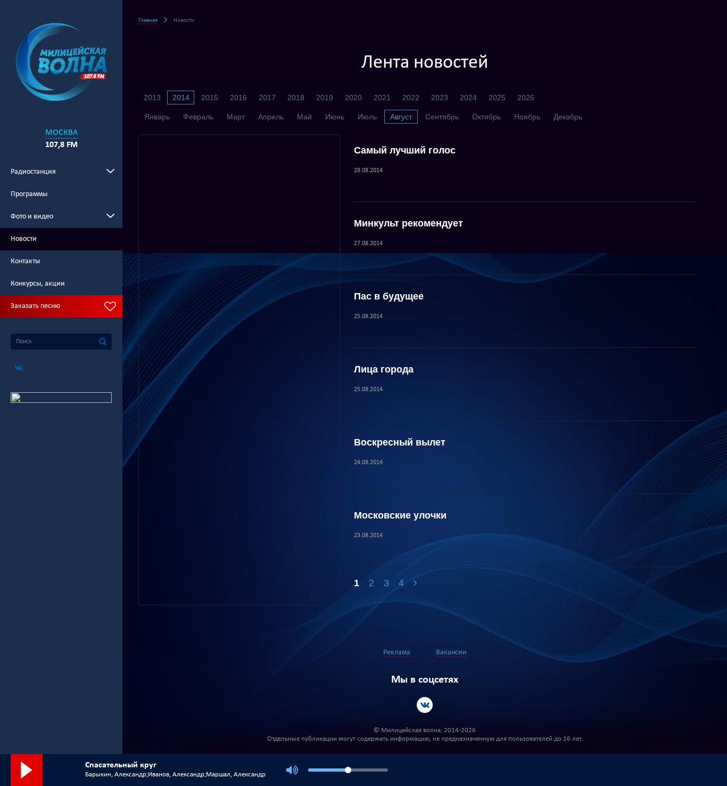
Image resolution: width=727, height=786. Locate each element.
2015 (209, 97)
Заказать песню (35, 306)
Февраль (198, 116)
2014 (180, 97)
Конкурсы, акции (38, 284)
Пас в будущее (389, 296)
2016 (238, 97)
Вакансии (451, 653)
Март (236, 116)
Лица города (384, 369)
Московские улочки (400, 515)
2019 (324, 97)
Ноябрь (527, 116)
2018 (295, 97)
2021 (382, 97)
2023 (439, 97)
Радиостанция (33, 172)
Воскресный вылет (399, 442)
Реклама (396, 653)
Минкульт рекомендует (408, 223)
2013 (152, 97)
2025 (497, 97)
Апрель (271, 116)
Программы (29, 194)
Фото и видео (32, 217)
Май (304, 116)
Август (401, 116)
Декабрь (567, 116)
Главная (148, 20)
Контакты (25, 261)
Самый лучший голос (405, 150)
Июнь (334, 116)
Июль (367, 116)
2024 (468, 97)
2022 (410, 97)
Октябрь (486, 116)
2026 (525, 97)
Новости (24, 239)
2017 (267, 97)
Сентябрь (442, 116)
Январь (157, 116)
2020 (353, 97)
